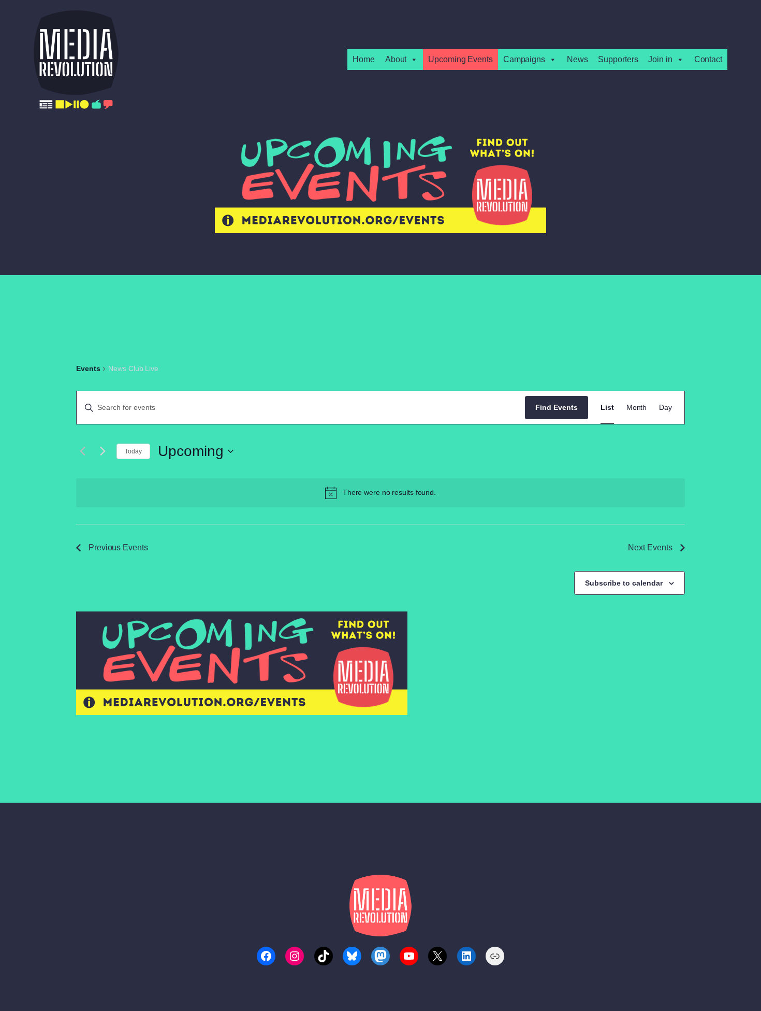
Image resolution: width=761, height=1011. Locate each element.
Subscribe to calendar (624, 583)
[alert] (380, 492)
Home (364, 59)
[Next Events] (102, 451)
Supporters (618, 59)
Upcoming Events (460, 59)
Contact (708, 59)
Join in (660, 59)
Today (133, 451)
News (577, 59)
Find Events (556, 407)
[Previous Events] (82, 451)
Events (88, 368)
